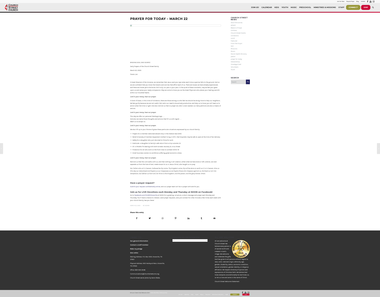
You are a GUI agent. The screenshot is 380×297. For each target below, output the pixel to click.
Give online (134, 253)
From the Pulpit (236, 43)
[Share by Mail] (214, 218)
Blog (357, 1)
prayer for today (236, 59)
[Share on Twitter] (149, 218)
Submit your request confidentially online (145, 186)
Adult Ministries (236, 23)
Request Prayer (350, 1)
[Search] (373, 7)
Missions (234, 49)
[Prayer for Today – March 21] (1, 148)
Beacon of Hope (236, 28)
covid (233, 38)
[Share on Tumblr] (201, 218)
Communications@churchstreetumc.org (144, 274)
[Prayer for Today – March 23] (378, 148)
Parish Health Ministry (239, 54)
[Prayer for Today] (175, 41)
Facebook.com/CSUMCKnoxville (145, 195)
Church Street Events (238, 33)
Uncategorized (236, 64)
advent (233, 25)
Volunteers (234, 67)
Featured (234, 41)
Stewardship (235, 62)
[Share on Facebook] (136, 218)
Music (233, 51)
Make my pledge (136, 249)
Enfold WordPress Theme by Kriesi (159, 292)
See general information (139, 241)
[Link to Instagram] (373, 1)
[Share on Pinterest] (175, 218)
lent (232, 46)
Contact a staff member (139, 245)
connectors (235, 36)
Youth (233, 69)
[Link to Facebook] (367, 1)
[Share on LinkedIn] (188, 218)
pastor (233, 56)
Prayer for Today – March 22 (159, 19)
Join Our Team (340, 1)
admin (147, 205)
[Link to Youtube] (370, 1)
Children (234, 30)
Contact (363, 1)
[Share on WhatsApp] (162, 218)
